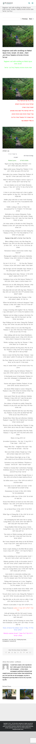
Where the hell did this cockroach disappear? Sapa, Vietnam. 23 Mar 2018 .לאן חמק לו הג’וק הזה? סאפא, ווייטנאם (18, 304)
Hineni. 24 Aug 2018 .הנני (18, 438)
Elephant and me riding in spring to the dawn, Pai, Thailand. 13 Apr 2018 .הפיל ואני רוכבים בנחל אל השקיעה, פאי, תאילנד (18, 317)
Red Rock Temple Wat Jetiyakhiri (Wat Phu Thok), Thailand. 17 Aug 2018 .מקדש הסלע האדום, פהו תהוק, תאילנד (18, 432)
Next (30, 19)
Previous (25, 19)
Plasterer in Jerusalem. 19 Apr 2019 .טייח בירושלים (18, 604)
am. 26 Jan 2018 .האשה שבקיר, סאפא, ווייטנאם (20, 265)
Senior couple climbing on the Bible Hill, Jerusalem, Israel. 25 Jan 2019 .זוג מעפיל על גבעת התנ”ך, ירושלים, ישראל (18, 551)
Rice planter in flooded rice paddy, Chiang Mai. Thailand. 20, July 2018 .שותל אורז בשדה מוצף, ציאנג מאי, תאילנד (18, 405)
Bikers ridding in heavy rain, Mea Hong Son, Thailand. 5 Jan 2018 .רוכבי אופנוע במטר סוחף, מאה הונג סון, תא (18, 243)
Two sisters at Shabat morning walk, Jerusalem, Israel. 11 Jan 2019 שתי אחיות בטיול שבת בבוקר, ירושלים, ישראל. (18, 536)
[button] (4, 694)
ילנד (20, 253)
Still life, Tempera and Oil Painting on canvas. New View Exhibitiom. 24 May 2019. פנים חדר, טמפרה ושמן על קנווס (18, 622)
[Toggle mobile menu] (32, 3)
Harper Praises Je (8, 608)
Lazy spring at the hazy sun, (12, 567)
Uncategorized (6, 641)
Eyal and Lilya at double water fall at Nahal (16, 588)
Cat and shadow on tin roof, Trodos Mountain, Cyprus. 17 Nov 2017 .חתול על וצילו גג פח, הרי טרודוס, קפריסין (18, 187)
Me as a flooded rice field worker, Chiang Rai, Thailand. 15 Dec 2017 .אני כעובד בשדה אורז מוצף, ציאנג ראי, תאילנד (18, 218)
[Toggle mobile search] (29, 3)
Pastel (24, 639)
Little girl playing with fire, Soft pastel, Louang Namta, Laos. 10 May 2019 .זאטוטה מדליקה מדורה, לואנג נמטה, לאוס (18, 615)
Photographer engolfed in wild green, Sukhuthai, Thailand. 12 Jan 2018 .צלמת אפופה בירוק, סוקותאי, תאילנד (18, 258)
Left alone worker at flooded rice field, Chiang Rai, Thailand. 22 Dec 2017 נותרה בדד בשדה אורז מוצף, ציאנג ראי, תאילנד (18, 225)
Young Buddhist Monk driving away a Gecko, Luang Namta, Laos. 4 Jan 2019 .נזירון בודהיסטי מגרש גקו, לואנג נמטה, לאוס (18, 529)
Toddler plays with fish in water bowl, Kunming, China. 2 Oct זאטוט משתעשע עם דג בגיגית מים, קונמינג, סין (18, 201)
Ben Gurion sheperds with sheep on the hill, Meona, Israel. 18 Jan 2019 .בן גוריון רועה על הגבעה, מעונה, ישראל (18, 543)
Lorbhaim (6, 639)
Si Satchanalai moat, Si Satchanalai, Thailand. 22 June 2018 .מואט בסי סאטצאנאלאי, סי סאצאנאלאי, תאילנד (18, 378)
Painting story (20, 639)
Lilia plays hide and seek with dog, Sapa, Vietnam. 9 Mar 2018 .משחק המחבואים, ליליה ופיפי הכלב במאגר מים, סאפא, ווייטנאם (18, 292)
